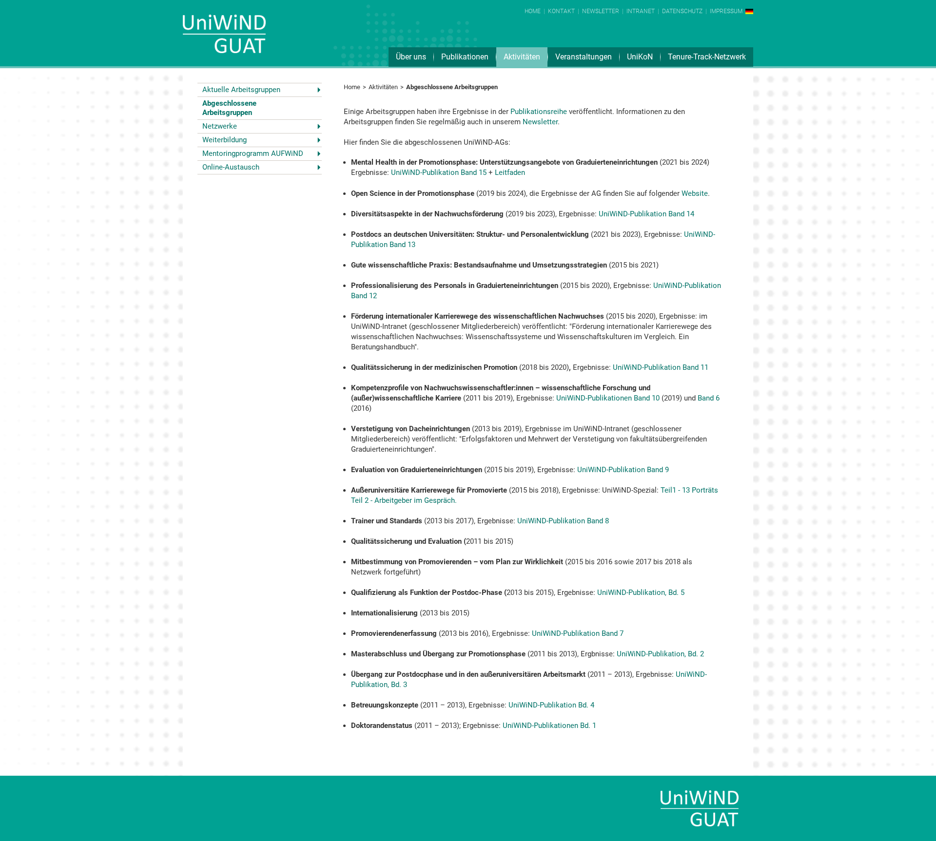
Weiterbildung (224, 139)
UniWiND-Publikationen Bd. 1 (549, 725)
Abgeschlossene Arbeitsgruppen (229, 108)
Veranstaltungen (583, 56)
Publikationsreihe (538, 111)
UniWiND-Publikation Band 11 (660, 367)
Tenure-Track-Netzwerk (707, 56)
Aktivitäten (522, 56)
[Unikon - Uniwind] (224, 41)
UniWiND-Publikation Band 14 (646, 214)
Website (695, 193)
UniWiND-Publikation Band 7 (578, 633)
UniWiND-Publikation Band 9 (623, 469)
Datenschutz (682, 11)
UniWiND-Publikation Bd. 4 (551, 705)
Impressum (726, 11)
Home (533, 11)
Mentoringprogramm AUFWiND (252, 153)
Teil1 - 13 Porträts (689, 490)
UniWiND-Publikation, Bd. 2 (659, 654)
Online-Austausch (230, 167)
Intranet (640, 11)
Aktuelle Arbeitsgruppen (241, 89)
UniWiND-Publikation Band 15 (439, 172)
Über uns (411, 56)
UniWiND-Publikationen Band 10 (608, 398)
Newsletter (600, 11)
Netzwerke (219, 126)
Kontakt (561, 11)
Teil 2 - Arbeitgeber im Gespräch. (404, 500)
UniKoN (640, 56)
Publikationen (464, 56)
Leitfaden (510, 172)
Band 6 (709, 398)
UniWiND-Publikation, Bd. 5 (640, 592)
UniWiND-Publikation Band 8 (563, 520)
